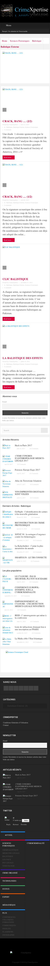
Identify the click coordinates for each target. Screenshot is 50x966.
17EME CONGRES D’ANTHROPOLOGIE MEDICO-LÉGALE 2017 (29, 458)
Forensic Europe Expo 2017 (27, 470)
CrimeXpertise (13, 125)
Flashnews (7, 932)
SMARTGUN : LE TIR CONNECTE (31, 557)
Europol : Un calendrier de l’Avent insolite (14, 31)
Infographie (8, 935)
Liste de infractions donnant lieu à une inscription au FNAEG (30, 628)
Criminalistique (10, 850)
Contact (6, 725)
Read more (8, 157)
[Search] (44, 430)
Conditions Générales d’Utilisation (15, 722)
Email (4, 401)
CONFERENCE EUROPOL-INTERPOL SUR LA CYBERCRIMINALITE (27, 589)
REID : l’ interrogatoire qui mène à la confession (30, 616)
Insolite (6, 928)
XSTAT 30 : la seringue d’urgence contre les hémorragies (30, 535)
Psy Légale (7, 862)
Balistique (36, 40)
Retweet (16, 824)
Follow (26, 820)
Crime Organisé (10, 873)
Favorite (24, 824)
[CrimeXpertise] (25, 11)
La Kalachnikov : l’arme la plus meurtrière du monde (29, 547)
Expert (5, 897)
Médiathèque (9, 905)
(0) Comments (34, 448)
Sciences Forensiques (19, 40)
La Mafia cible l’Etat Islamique (29, 638)
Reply (8, 824)
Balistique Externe (18, 127)
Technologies (9, 881)
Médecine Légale (10, 853)
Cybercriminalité (35, 843)
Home (4, 40)
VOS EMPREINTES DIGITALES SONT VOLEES (29, 492)
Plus (4, 913)
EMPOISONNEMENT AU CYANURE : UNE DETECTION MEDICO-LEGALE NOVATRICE (30, 603)
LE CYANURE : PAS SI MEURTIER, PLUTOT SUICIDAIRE (31, 577)
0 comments (7, 130)
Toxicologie (8, 866)
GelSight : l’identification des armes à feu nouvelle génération (31, 512)
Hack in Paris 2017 (23, 445)
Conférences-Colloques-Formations (9, 919)
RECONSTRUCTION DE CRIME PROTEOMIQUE (29, 523)
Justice (5, 889)
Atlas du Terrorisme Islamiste (28, 481)
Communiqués (9, 925)
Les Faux (6, 859)
